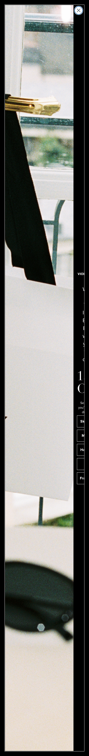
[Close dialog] (79, 10)
